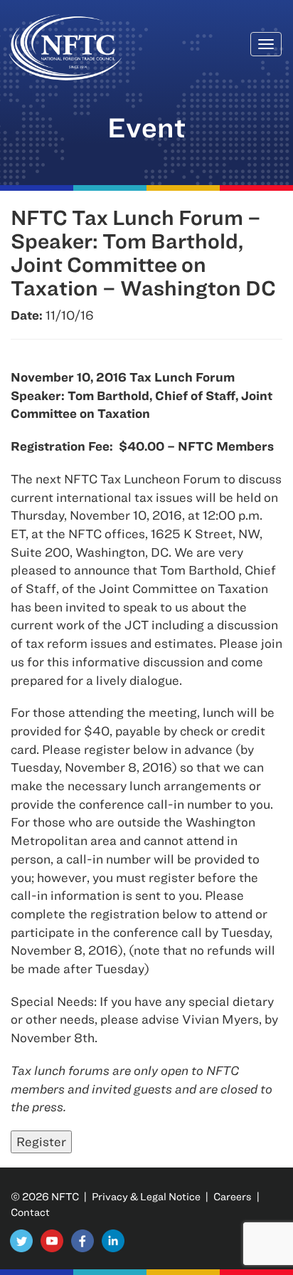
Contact (30, 1212)
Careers (232, 1196)
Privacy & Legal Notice (146, 1196)
